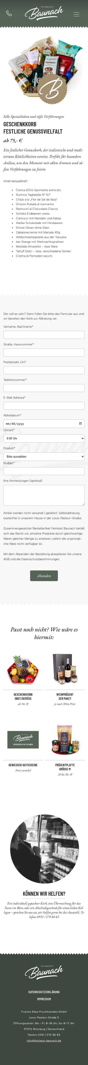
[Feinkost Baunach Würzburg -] (44, 14)
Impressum (44, 999)
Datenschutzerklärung (44, 992)
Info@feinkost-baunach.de (44, 1040)
